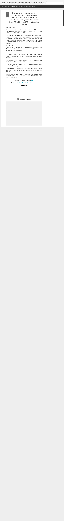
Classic (2, 6)
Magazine (12, 6)
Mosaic (18, 6)
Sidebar (23, 6)
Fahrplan (21, 82)
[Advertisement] (50, 36)
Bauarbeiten (16, 82)
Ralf (32, 80)
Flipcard (7, 6)
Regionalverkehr (35, 82)
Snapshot (28, 6)
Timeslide (34, 6)
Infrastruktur (27, 82)
